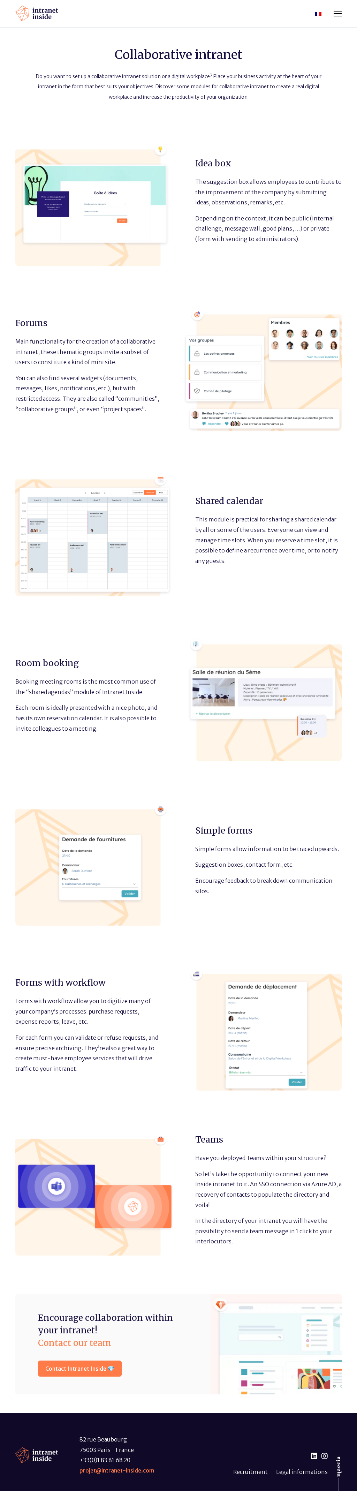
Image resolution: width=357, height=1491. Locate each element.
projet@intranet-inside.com (116, 1470)
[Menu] (338, 13)
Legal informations (302, 1471)
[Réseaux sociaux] (314, 1456)
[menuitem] (318, 13)
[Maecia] (339, 1466)
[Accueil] (36, 12)
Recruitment (250, 1471)
